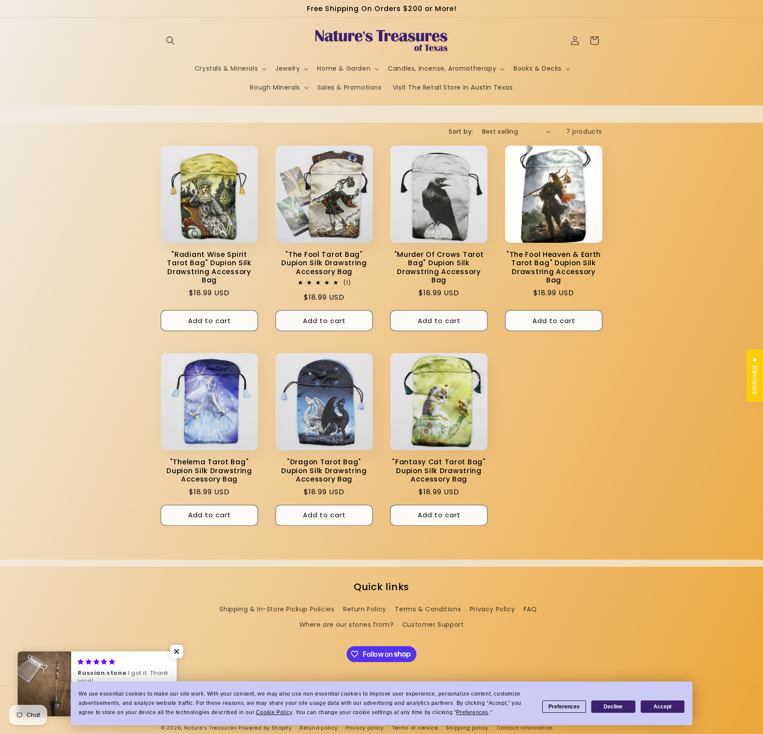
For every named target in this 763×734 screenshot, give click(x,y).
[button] (170, 40)
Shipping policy (467, 727)
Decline (613, 707)
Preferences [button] (472, 712)
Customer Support (433, 624)
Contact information (525, 727)
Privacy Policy (492, 609)
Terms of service (415, 727)
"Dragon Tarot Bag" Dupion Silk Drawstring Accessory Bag (324, 470)
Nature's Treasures (210, 727)
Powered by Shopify (265, 727)
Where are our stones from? (346, 624)
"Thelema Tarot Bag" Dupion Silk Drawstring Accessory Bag (209, 470)
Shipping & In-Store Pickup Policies (276, 609)
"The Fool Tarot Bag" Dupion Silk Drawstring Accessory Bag (324, 263)
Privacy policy (365, 727)
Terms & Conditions (428, 609)
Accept (662, 707)
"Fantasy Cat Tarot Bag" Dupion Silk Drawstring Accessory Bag (439, 470)
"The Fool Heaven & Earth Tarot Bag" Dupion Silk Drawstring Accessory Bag (553, 267)
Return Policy (364, 609)
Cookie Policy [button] (274, 712)
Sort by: (461, 131)
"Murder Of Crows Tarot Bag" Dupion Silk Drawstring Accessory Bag (439, 267)
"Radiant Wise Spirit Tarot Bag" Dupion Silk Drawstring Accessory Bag (209, 267)
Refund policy (318, 727)
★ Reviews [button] (755, 375)
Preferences (564, 707)
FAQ (530, 609)
